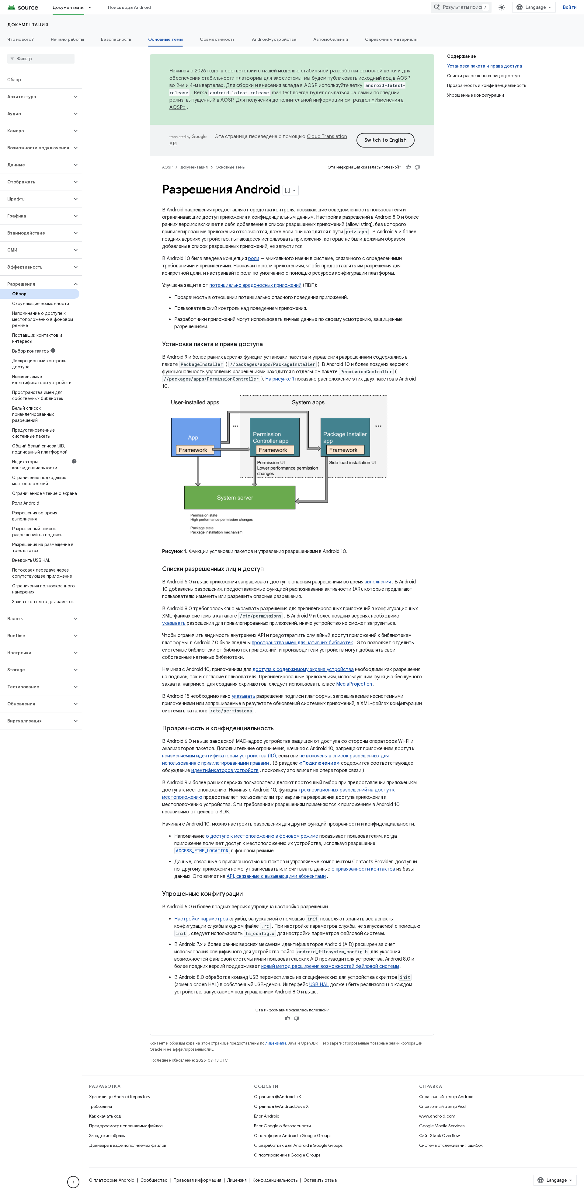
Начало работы (67, 39)
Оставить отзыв (320, 1180)
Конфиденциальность (275, 1180)
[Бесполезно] (417, 167)
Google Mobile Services (441, 1126)
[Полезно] (408, 167)
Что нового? (20, 39)
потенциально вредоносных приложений (255, 285)
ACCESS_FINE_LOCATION (202, 851)
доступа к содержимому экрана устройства (303, 669)
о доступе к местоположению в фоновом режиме (262, 836)
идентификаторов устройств (225, 770)
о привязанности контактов (363, 869)
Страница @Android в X (277, 1096)
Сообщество (154, 1180)
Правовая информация (197, 1180)
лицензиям (275, 1043)
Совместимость (217, 39)
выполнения (378, 582)
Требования (100, 1106)
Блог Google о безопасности (282, 1126)
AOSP (167, 167)
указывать (174, 623)
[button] (36, 97)
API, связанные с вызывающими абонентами (276, 876)
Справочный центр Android (446, 1096)
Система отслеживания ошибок (451, 1145)
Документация (68, 7)
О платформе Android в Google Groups (292, 1135)
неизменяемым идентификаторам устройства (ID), (219, 756)
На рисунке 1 (279, 379)
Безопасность (116, 39)
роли (253, 259)
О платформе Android (111, 1180)
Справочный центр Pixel (442, 1106)
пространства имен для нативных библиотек (302, 643)
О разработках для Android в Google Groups (298, 1145)
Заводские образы (107, 1135)
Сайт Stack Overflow (439, 1135)
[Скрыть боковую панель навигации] (73, 1182)
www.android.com (437, 1116)
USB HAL (319, 985)
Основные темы (165, 39)
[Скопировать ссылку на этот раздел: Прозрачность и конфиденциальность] (280, 728)
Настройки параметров (201, 919)
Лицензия (237, 1180)
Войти (570, 7)
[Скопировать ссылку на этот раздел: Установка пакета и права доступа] (269, 344)
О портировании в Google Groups (287, 1155)
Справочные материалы (391, 39)
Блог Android (267, 1116)
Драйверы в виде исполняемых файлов (127, 1145)
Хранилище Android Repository (119, 1096)
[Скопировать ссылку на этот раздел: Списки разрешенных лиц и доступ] (270, 569)
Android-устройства (274, 39)
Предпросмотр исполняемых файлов (125, 1126)
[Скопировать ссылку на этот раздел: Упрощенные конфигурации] (249, 894)
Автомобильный (330, 39)
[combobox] (461, 7)
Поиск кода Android (129, 7)
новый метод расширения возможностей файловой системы (330, 966)
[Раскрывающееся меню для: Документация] (92, 7)
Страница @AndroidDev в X (281, 1106)
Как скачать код (105, 1116)
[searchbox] (41, 59)
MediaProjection (354, 684)
